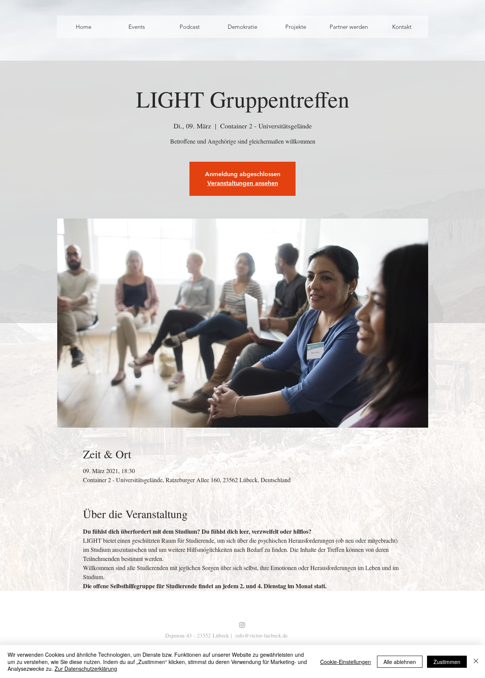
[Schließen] (475, 661)
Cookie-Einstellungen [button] (345, 662)
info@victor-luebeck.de (261, 635)
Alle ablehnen (399, 662)
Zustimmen (446, 662)
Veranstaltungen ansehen (242, 183)
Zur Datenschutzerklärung (86, 668)
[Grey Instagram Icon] (242, 625)
